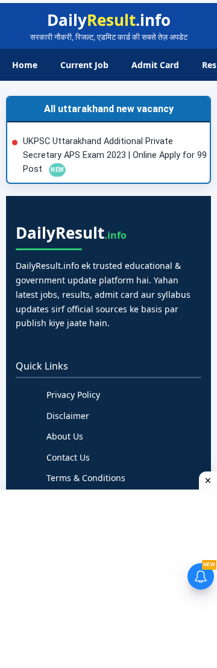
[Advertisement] (110, 577)
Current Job (84, 65)
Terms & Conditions (85, 478)
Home (24, 65)
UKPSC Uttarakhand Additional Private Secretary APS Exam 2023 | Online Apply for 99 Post (115, 155)
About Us (64, 436)
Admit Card (155, 65)
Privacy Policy (73, 394)
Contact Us (68, 457)
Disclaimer (67, 415)
